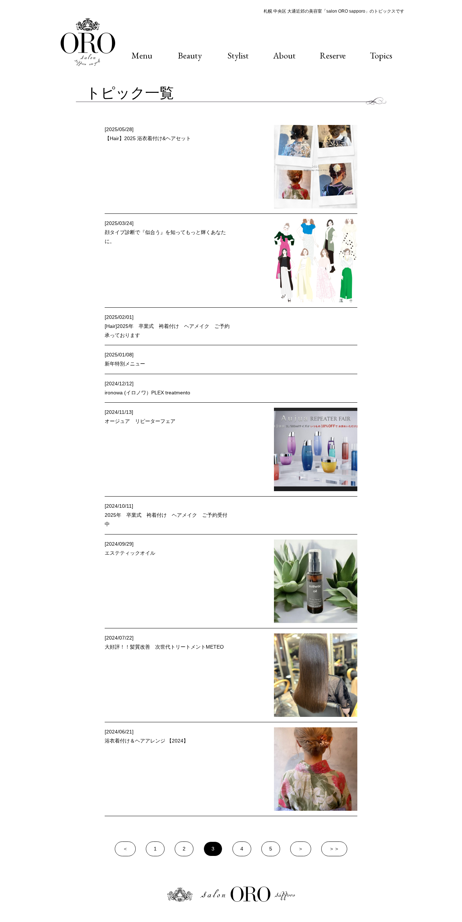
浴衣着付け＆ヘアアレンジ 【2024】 (146, 741)
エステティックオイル (130, 553)
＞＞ (334, 849)
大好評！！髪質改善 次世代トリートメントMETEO (164, 647)
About (284, 55)
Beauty (190, 55)
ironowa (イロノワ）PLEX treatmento (147, 392)
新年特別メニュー (125, 364)
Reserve (333, 55)
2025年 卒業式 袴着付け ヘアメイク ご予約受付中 (166, 519)
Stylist (238, 55)
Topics (381, 55)
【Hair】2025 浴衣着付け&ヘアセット (148, 138)
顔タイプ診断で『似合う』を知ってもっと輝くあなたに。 (165, 236)
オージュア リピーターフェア (140, 421)
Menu (141, 55)
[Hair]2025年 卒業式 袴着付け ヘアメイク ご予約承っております (167, 330)
